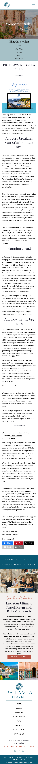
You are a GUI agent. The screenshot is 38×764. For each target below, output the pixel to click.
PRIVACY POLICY (19, 759)
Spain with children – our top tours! (20, 564)
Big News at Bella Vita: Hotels (18, 559)
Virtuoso (7, 438)
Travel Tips (19, 76)
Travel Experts (16, 435)
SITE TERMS (29, 757)
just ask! (31, 220)
